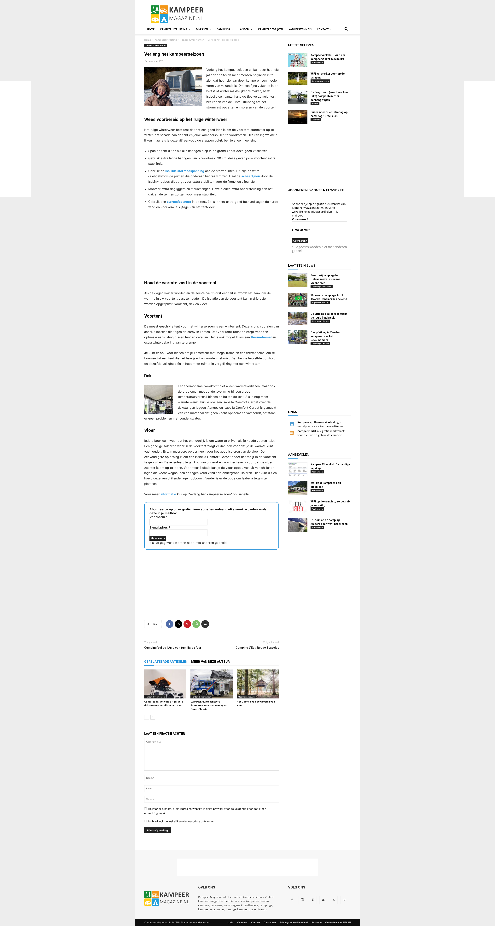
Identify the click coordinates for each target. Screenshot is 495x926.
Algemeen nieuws (246, 696)
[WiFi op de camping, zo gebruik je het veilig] (297, 506)
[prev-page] (146, 717)
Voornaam (158, 517)
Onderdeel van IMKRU (338, 922)
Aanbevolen (317, 62)
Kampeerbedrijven (270, 29)
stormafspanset (179, 202)
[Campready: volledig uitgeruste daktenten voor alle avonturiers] (165, 683)
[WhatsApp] (196, 624)
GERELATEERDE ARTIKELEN (165, 661)
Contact (323, 29)
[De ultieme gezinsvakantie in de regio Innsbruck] (297, 318)
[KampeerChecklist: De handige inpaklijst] (297, 469)
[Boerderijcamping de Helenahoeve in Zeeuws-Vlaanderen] (297, 280)
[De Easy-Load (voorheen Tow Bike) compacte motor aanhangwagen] (297, 97)
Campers (316, 119)
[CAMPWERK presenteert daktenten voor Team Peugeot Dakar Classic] (211, 683)
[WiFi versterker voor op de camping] (297, 78)
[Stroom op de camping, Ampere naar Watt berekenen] (297, 525)
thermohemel (261, 337)
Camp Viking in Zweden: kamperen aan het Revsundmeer (326, 336)
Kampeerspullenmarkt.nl (314, 422)
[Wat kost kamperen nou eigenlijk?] (297, 488)
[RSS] (323, 900)
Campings (223, 29)
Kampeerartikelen (320, 81)
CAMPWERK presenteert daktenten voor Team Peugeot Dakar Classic (209, 705)
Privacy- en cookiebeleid (294, 922)
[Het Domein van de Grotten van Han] (258, 683)
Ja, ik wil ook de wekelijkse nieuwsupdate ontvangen (180, 821)
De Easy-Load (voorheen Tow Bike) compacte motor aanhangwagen (329, 96)
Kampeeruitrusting (173, 29)
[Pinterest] (187, 624)
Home (150, 29)
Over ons (242, 922)
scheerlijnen (250, 176)
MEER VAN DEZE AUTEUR (210, 661)
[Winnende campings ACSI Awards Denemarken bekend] (297, 300)
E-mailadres (159, 527)
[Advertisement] (15, 139)
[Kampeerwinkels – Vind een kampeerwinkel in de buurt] (297, 60)
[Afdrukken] (205, 624)
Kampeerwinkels (300, 29)
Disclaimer (270, 922)
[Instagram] (302, 900)
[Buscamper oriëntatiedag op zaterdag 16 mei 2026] (297, 117)
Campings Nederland (321, 286)
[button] (346, 29)
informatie (168, 494)
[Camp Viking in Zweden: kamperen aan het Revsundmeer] (297, 337)
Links (230, 922)
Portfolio (317, 922)
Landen (244, 29)
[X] (178, 624)
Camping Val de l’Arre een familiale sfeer (172, 647)
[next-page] (152, 717)
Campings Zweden (320, 343)
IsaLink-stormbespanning (184, 171)
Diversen (202, 29)
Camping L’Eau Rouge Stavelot (257, 647)
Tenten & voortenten (192, 39)
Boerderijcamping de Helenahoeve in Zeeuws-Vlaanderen (326, 279)
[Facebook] (169, 624)
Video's (315, 103)
